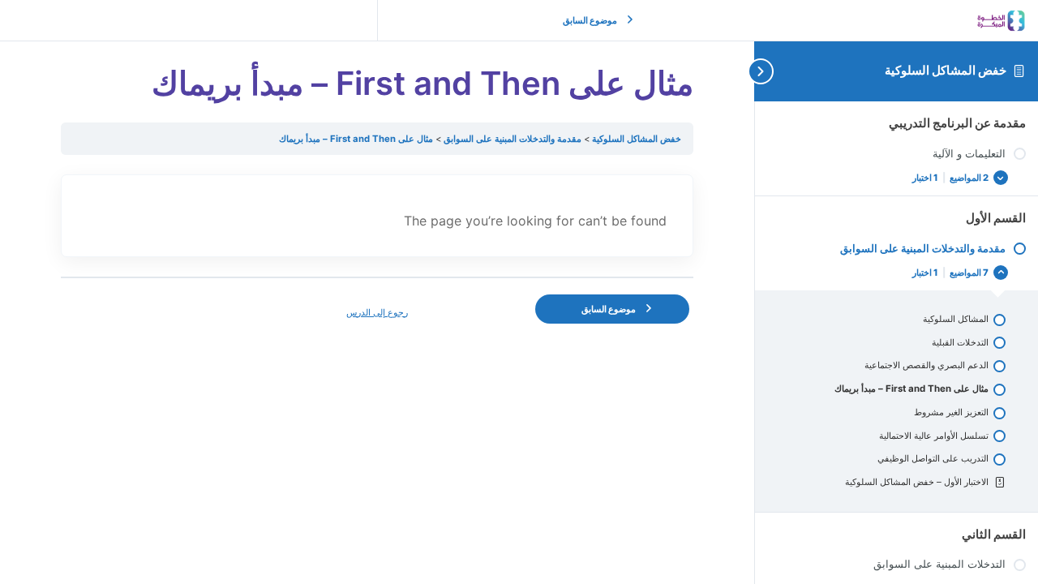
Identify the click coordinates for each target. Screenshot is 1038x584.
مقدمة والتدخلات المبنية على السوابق (511, 138)
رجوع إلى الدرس (377, 312)
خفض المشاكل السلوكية (945, 70)
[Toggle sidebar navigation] (770, 71)
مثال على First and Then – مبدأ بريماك (356, 138)
